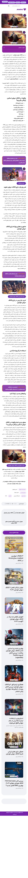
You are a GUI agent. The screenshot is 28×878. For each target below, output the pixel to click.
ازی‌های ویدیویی (14, 79)
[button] (4, 47)
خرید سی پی (6, 83)
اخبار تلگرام (16, 727)
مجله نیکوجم (15, 483)
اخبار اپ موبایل (12, 725)
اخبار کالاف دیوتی (17, 496)
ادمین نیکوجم (15, 489)
